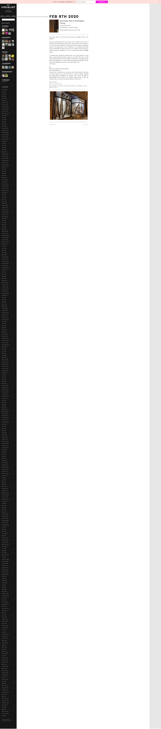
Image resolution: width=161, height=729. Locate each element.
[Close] (160, 1)
